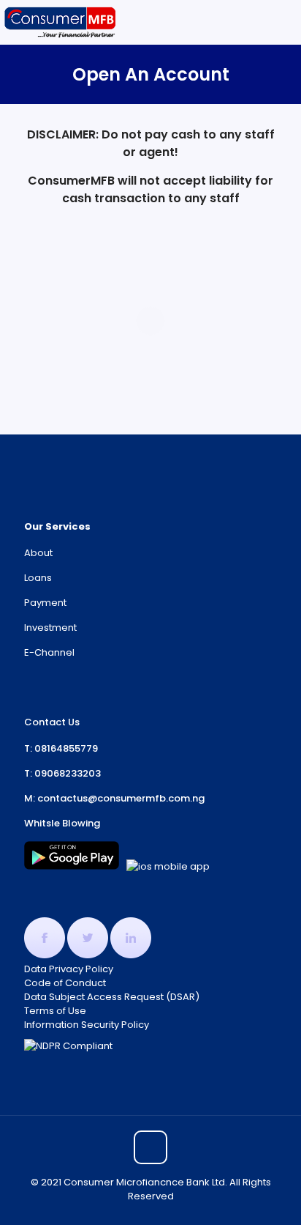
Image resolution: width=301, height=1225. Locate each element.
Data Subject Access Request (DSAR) (111, 997)
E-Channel (49, 652)
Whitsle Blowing (62, 823)
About (38, 553)
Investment (50, 627)
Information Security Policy (86, 1025)
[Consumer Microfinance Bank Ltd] (60, 22)
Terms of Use (55, 1011)
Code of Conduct (65, 983)
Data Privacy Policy (68, 969)
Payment (45, 603)
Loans (38, 578)
